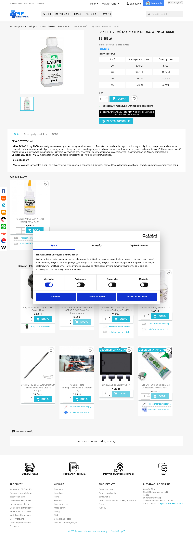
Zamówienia (104, 496)
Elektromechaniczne (20, 504)
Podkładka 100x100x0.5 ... (81, 412)
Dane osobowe (106, 489)
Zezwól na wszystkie (137, 296)
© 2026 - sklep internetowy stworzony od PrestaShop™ (96, 531)
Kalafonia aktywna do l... (119, 332)
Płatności (58, 500)
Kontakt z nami (61, 504)
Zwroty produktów (108, 493)
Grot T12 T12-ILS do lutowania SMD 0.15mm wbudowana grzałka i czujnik (38, 387)
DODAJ (34, 230)
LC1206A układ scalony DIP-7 (116, 384)
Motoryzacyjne (17, 518)
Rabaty (90, 14)
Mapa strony (60, 507)
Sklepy (57, 511)
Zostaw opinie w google (65, 522)
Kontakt (62, 14)
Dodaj (119, 98)
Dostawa (58, 489)
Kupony (102, 507)
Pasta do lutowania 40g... (120, 326)
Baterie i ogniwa (17, 496)
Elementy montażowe (20, 511)
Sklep (47, 14)
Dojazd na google (62, 518)
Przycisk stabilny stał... (41, 326)
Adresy (102, 504)
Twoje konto (107, 484)
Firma (76, 14)
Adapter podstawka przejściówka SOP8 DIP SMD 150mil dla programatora (77, 310)
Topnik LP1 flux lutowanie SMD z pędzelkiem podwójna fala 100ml (116, 309)
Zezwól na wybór (96, 296)
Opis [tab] (16, 134)
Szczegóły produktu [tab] (35, 134)
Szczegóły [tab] (96, 245)
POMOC (105, 14)
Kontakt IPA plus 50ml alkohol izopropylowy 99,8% (30, 220)
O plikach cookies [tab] (139, 245)
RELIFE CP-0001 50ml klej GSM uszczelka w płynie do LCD (155, 386)
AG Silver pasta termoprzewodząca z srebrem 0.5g (77, 387)
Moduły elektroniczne (20, 515)
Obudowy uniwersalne (20, 522)
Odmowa (55, 296)
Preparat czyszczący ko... (31, 238)
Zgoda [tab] (54, 245)
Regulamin (59, 493)
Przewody (14, 526)
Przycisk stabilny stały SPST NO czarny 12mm (38, 309)
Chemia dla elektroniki (20, 500)
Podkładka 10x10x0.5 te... (159, 409)
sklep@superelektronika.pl (170, 503)
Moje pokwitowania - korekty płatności (117, 500)
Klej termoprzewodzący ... (81, 406)
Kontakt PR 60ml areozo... (31, 243)
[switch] (81, 285)
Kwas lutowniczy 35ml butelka (155, 307)
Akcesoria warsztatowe (21, 493)
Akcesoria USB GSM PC (21, 489)
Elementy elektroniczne (21, 507)
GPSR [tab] (55, 134)
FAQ (56, 515)
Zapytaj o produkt (116, 121)
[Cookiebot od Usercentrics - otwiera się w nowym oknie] (144, 236)
